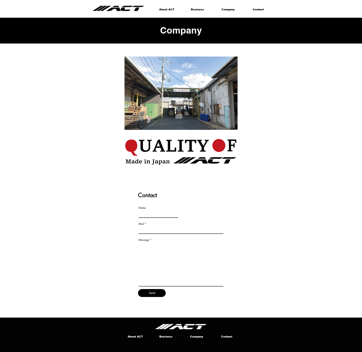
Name (142, 208)
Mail (141, 224)
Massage (144, 240)
